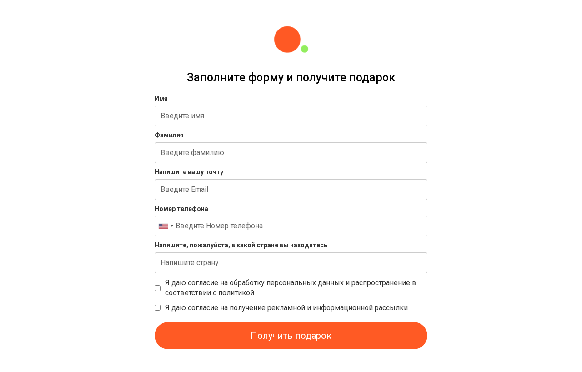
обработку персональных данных (288, 282)
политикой (236, 292)
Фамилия (169, 135)
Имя (161, 98)
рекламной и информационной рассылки (337, 307)
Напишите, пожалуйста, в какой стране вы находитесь (241, 245)
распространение (380, 282)
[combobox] (165, 226)
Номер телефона (181, 208)
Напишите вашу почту (189, 172)
